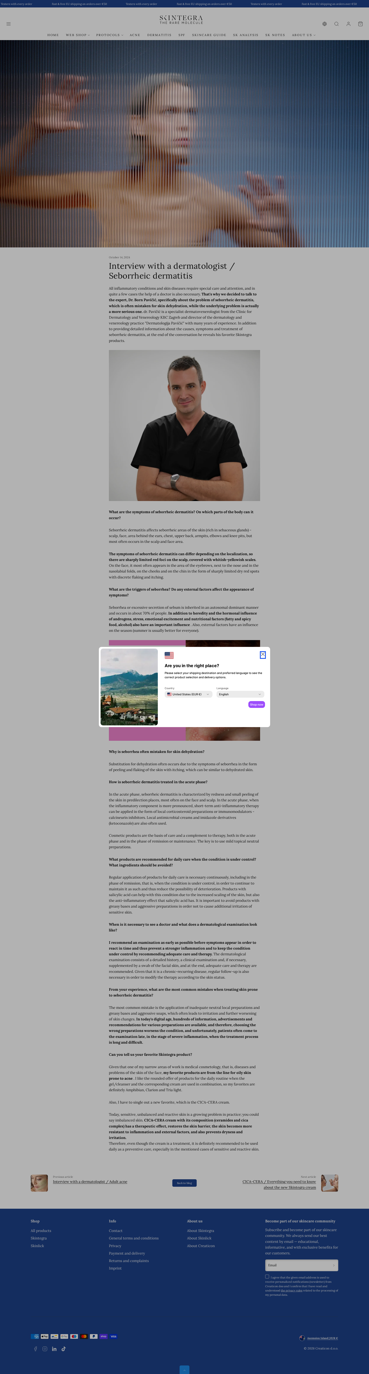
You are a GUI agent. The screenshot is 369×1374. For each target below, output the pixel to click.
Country (169, 688)
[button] (263, 655)
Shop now (256, 704)
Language (222, 688)
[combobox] (184, 694)
